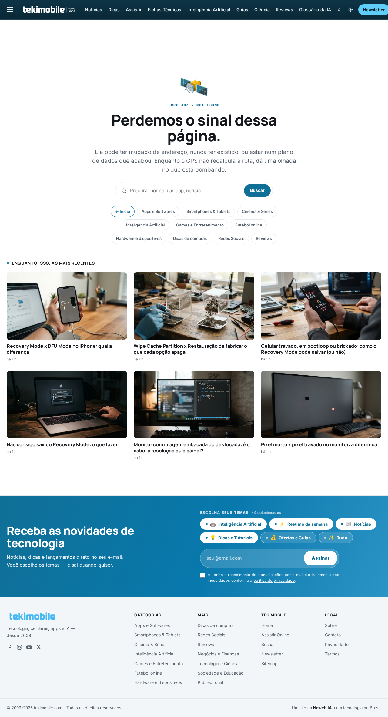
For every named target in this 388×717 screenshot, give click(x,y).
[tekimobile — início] (49, 10)
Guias (242, 9)
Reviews (284, 9)
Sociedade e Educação (220, 672)
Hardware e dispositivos (139, 238)
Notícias (93, 9)
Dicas (114, 9)
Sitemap (269, 663)
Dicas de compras (190, 238)
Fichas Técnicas (164, 9)
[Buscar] (339, 10)
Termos (332, 653)
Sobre (331, 625)
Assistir (134, 9)
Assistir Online (275, 634)
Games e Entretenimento (200, 225)
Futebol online (248, 225)
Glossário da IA (315, 9)
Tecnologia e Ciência (218, 663)
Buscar (257, 190)
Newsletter (272, 653)
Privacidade (337, 644)
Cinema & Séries (257, 211)
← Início (122, 211)
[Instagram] (19, 647)
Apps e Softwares (158, 211)
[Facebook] (10, 647)
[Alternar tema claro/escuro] (350, 9)
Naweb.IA (322, 707)
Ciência (262, 9)
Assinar (320, 558)
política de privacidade (274, 580)
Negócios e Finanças (218, 653)
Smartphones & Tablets (208, 211)
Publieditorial (210, 682)
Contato (333, 634)
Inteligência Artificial (208, 9)
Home (267, 625)
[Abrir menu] (10, 9)
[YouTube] (29, 647)
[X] (38, 647)
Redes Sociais (231, 238)
